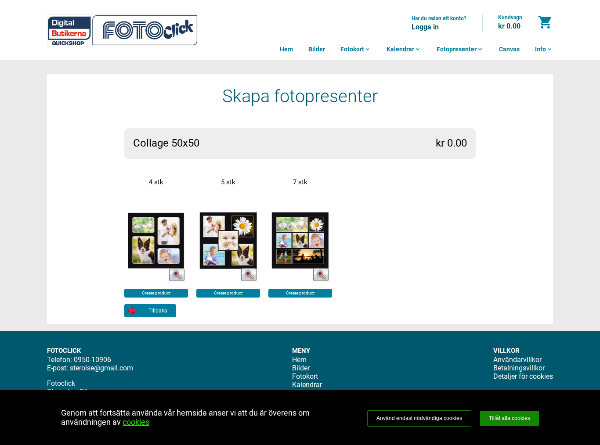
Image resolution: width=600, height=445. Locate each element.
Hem (286, 49)
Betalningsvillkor (519, 368)
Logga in (425, 27)
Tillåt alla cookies (509, 418)
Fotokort (355, 49)
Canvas (509, 49)
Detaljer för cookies (523, 376)
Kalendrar (404, 49)
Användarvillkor (517, 359)
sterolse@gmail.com (101, 368)
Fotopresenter (460, 49)
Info (544, 49)
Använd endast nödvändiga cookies (419, 418)
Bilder (316, 49)
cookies (136, 422)
